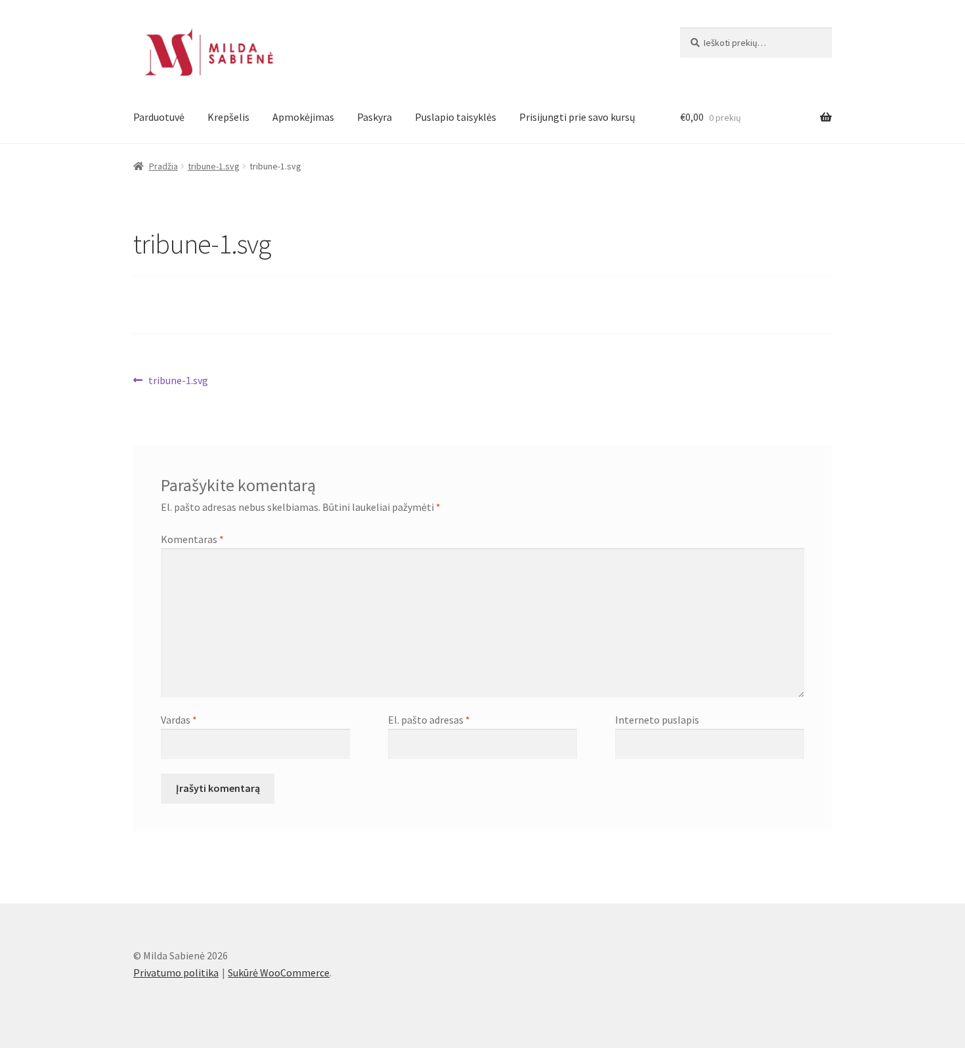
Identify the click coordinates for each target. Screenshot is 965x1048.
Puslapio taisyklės (455, 116)
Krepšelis (228, 116)
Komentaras (192, 539)
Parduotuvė (158, 116)
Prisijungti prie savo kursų (577, 116)
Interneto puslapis (657, 719)
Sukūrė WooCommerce (279, 972)
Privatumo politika (176, 972)
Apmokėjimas (303, 116)
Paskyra (374, 116)
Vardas (179, 719)
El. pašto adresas (429, 719)
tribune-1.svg (214, 166)
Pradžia (163, 166)
